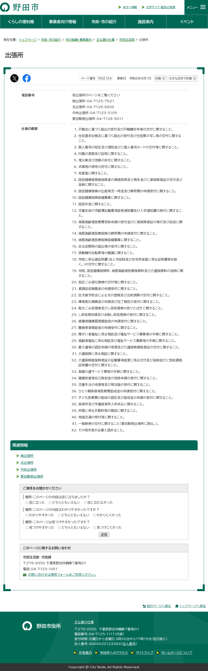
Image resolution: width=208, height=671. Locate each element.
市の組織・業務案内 (79, 39)
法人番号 (128, 643)
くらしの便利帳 (21, 22)
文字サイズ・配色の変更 (160, 7)
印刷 (158, 78)
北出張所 (27, 462)
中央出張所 (29, 469)
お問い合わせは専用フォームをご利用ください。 (62, 574)
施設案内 (145, 22)
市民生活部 (126, 39)
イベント (187, 22)
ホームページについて (177, 652)
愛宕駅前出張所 (32, 476)
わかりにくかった (108, 515)
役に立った (37, 502)
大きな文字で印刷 (180, 78)
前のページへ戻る (159, 606)
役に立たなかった (100, 502)
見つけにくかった (109, 527)
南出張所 (27, 455)
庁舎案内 (85, 652)
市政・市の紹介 (104, 22)
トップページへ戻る (193, 606)
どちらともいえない (66, 502)
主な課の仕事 (105, 39)
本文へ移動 (130, 7)
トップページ (27, 39)
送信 (104, 534)
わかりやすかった (41, 515)
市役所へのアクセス (114, 652)
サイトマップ (144, 652)
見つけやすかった (41, 527)
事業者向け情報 (62, 22)
